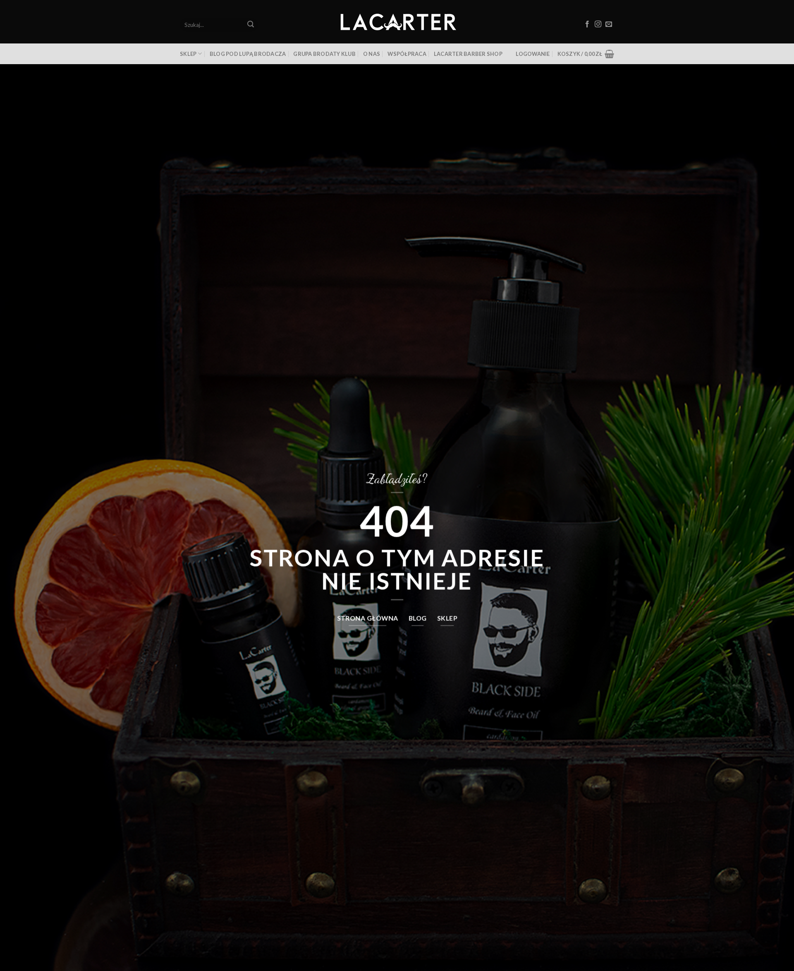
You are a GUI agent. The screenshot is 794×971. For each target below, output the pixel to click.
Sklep (188, 53)
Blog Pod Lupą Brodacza (248, 53)
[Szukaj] (251, 25)
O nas (371, 53)
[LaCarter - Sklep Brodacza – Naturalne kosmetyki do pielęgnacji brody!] (397, 21)
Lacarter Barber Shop (468, 53)
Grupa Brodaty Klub (324, 53)
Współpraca (406, 53)
